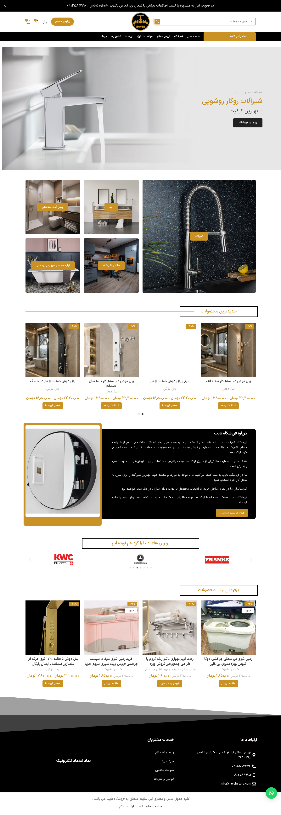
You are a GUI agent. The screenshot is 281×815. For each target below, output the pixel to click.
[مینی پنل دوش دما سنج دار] (170, 350)
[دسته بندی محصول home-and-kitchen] (111, 265)
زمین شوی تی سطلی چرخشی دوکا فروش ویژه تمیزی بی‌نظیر (228, 661)
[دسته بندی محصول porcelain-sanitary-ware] (52, 207)
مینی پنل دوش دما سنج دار (169, 381)
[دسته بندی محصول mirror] (111, 207)
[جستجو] (157, 21)
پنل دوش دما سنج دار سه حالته (228, 381)
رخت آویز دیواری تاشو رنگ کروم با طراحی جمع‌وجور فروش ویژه (170, 661)
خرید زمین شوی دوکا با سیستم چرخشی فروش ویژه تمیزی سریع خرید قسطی (111, 663)
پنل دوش (228, 388)
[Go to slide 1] (142, 414)
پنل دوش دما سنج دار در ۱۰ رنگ (52, 381)
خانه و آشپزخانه (228, 669)
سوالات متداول (164, 770)
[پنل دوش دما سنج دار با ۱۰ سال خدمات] (111, 350)
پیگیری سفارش (62, 21)
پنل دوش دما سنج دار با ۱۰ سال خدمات (111, 384)
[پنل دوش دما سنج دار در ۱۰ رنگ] (52, 350)
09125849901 (77, 5)
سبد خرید (167, 761)
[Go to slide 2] (139, 414)
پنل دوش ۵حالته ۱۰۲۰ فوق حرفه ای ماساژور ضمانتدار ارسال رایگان (52, 661)
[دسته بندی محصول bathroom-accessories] (52, 265)
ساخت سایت (153, 806)
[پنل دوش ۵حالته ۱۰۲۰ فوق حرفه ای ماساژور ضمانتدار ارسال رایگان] (52, 627)
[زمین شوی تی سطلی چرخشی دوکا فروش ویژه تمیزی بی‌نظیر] (228, 627)
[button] (29, 559)
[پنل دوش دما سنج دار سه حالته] (228, 350)
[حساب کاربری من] (45, 21)
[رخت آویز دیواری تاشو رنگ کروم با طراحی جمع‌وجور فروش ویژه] (170, 627)
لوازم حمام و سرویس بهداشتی (176, 669)
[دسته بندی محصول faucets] (199, 236)
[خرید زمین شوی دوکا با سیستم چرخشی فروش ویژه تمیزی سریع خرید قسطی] (111, 627)
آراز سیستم (126, 806)
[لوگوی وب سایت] (141, 21)
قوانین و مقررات (164, 779)
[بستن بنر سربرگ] (5, 6)
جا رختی (149, 669)
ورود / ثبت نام (164, 752)
